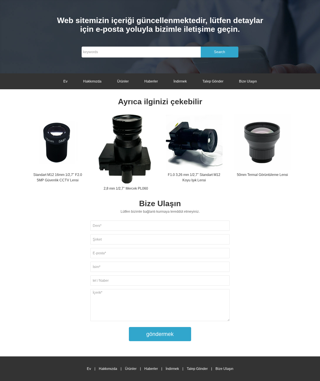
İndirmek (180, 81)
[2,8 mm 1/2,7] (126, 150)
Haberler (151, 81)
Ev (65, 81)
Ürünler (123, 81)
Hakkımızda (92, 81)
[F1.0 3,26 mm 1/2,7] (194, 143)
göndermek (160, 334)
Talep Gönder (212, 81)
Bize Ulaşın (248, 81)
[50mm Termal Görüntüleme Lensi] (262, 143)
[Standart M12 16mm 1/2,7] (57, 143)
